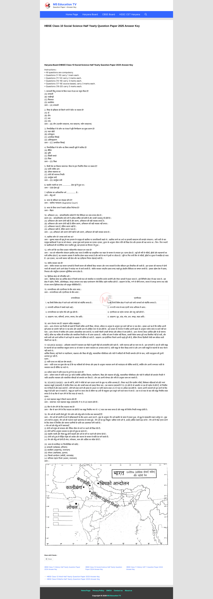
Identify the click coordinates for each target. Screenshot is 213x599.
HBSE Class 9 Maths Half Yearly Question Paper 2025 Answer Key (73, 579)
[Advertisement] (106, 47)
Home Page (72, 14)
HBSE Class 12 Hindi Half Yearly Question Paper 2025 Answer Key (73, 577)
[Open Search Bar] (146, 14)
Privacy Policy (98, 590)
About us (128, 590)
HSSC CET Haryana (129, 14)
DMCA (109, 590)
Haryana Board (90, 14)
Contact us (118, 590)
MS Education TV (65, 4)
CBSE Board (108, 14)
